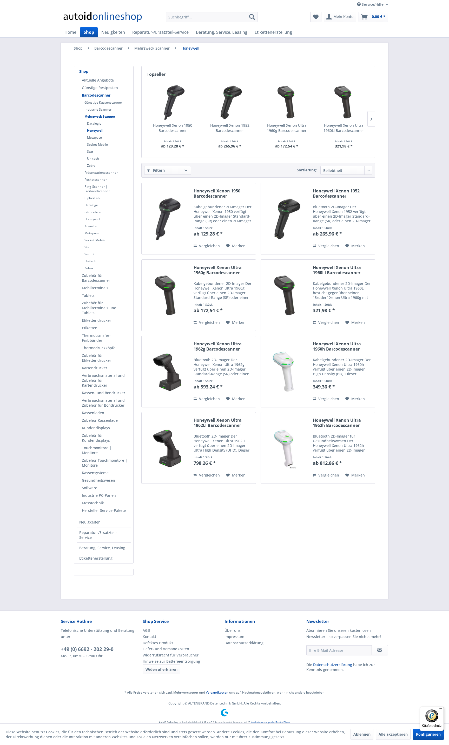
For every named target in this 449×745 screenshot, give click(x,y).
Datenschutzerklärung (243, 642)
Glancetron (92, 212)
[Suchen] (252, 17)
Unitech (93, 158)
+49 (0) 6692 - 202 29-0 (87, 649)
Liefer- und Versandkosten (166, 648)
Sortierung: (307, 169)
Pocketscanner (95, 179)
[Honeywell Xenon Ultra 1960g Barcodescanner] (287, 102)
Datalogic (94, 123)
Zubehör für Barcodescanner (96, 278)
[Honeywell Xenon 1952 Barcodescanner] (230, 102)
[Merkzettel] (315, 17)
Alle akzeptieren (393, 734)
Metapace (94, 137)
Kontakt (149, 636)
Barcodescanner (96, 95)
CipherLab (92, 198)
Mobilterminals (95, 287)
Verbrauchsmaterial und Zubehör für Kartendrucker (103, 380)
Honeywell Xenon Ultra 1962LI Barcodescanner (218, 423)
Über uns (232, 630)
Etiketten (89, 327)
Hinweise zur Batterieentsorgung (171, 661)
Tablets (88, 295)
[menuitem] (211, 17)
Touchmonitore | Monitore (96, 450)
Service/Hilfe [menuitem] (373, 4)
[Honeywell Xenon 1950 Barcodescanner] (172, 102)
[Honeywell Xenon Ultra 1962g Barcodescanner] (166, 371)
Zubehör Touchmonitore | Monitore (104, 463)
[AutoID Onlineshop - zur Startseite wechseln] (102, 18)
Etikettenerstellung (96, 558)
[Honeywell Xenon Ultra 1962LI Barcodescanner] (166, 448)
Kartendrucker (94, 367)
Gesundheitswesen (98, 480)
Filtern (158, 170)
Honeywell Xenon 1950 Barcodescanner (172, 128)
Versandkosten (217, 692)
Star (90, 151)
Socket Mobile (97, 144)
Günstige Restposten (100, 87)
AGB (146, 630)
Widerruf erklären (161, 669)
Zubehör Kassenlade (100, 420)
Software (89, 487)
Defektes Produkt (158, 642)
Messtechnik (93, 502)
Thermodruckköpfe (98, 347)
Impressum (234, 636)
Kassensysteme (95, 472)
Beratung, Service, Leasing (102, 547)
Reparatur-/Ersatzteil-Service (98, 535)
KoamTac (91, 226)
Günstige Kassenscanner (103, 102)
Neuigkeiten (90, 522)
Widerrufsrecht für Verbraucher (171, 655)
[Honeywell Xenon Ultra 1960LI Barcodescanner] (344, 102)
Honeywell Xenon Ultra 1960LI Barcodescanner (343, 128)
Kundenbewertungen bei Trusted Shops (270, 722)
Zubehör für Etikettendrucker (96, 358)
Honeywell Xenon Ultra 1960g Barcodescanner (287, 128)
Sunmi (89, 254)
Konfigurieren (428, 734)
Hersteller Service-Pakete (104, 510)
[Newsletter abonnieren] (380, 650)
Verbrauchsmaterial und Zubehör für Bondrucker (103, 403)
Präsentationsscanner (101, 172)
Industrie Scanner (97, 109)
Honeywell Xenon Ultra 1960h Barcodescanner (337, 346)
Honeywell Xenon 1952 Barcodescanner (229, 128)
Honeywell (95, 130)
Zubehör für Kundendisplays (96, 438)
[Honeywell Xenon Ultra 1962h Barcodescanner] (285, 448)
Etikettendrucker (96, 320)
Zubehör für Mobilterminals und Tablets (99, 307)
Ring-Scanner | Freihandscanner (97, 188)
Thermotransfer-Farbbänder (96, 338)
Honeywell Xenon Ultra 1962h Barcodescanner (337, 423)
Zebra (91, 165)
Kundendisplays (96, 427)
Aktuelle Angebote (98, 80)
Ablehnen (362, 734)
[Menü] (441, 710)
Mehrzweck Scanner (99, 116)
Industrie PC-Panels (99, 495)
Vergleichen (209, 245)
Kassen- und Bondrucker (103, 392)
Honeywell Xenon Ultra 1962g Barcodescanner (218, 346)
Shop (83, 71)
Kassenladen (93, 412)
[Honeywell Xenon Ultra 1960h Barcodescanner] (285, 371)
